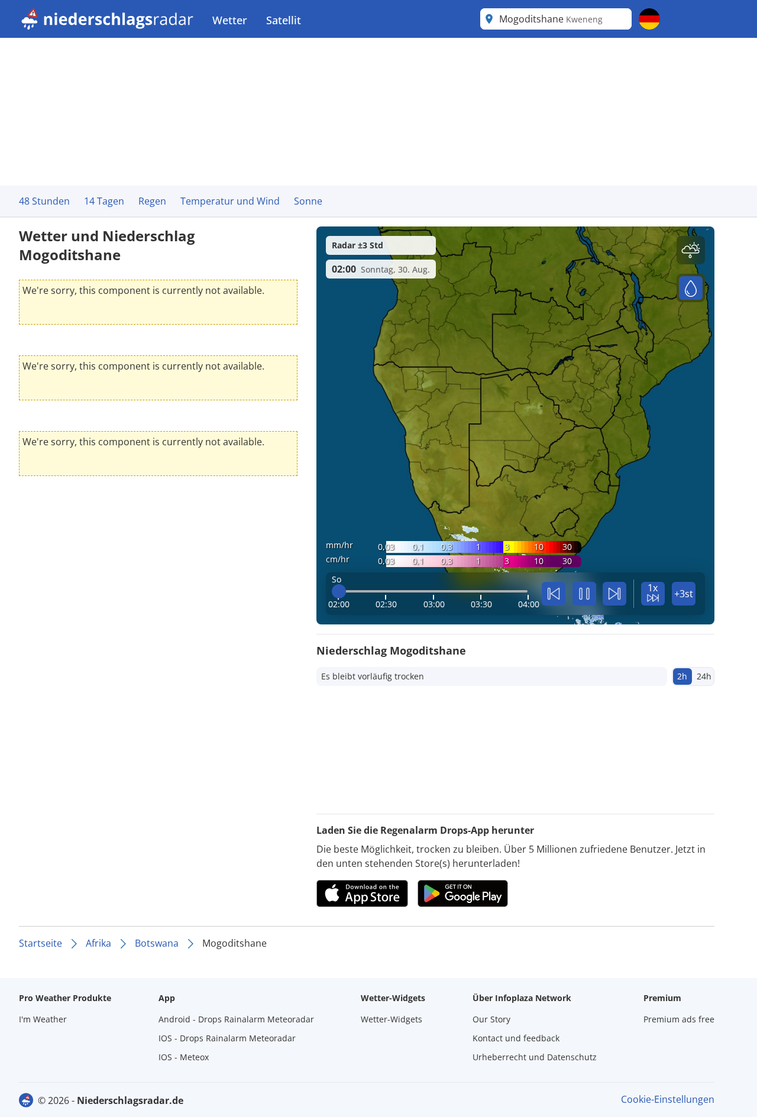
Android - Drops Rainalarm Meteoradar (236, 1019)
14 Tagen (104, 201)
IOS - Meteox (183, 1057)
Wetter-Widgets (391, 1019)
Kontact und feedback (516, 1038)
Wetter (229, 20)
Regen (152, 201)
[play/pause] (584, 594)
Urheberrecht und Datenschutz (535, 1057)
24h (704, 676)
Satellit (283, 20)
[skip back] (553, 594)
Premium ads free (678, 1019)
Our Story (491, 1019)
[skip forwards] (614, 594)
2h (682, 676)
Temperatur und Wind (230, 201)
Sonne (308, 201)
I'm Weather (43, 1019)
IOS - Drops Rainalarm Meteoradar (227, 1038)
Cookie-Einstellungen (667, 1099)
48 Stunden (44, 201)
